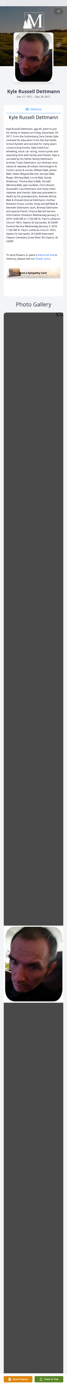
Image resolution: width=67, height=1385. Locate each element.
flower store (43, 258)
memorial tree (46, 255)
